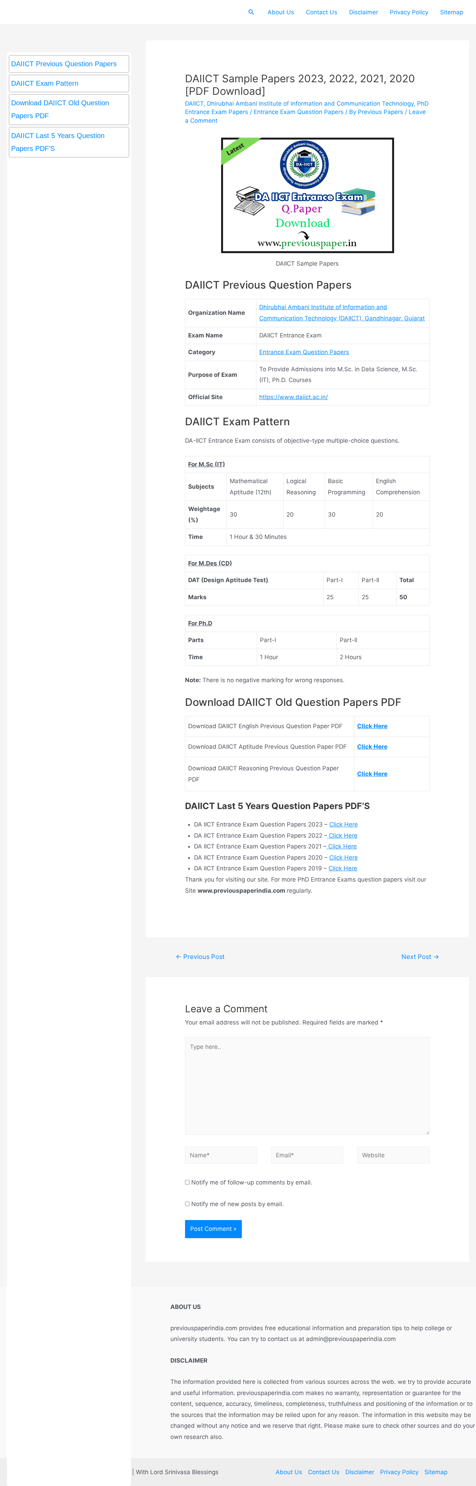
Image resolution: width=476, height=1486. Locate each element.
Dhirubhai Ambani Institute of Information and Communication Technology (310, 103)
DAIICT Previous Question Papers (64, 64)
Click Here (343, 824)
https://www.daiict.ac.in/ (293, 397)
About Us (281, 12)
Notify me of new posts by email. (237, 1204)
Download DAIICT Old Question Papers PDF (60, 109)
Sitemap (451, 12)
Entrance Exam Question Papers (299, 111)
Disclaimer (363, 12)
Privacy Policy (409, 12)
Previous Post (200, 956)
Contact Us (321, 12)
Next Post (420, 956)
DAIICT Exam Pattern (44, 83)
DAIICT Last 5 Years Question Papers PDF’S (58, 142)
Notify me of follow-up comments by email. (251, 1182)
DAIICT (194, 103)
